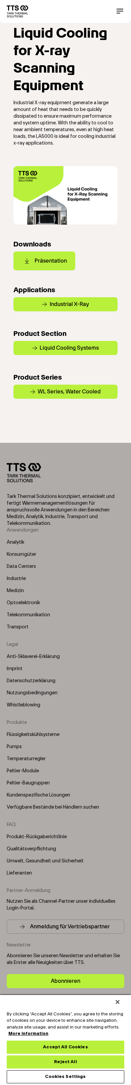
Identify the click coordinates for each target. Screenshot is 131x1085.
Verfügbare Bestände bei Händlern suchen (53, 807)
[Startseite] (17, 11)
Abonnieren (65, 981)
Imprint (15, 668)
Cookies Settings (65, 1077)
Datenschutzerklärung (31, 681)
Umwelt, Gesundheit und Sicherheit (45, 861)
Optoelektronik (23, 602)
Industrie (16, 578)
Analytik (15, 542)
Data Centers (21, 566)
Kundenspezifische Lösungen (38, 795)
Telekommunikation (28, 615)
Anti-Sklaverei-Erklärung (33, 656)
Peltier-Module (23, 771)
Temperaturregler (26, 759)
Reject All (65, 1062)
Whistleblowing (23, 705)
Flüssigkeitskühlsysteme (33, 734)
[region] (65, 1039)
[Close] (118, 1002)
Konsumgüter (21, 554)
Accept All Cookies (65, 1047)
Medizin (15, 590)
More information (28, 1034)
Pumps (14, 746)
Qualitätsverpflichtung (31, 849)
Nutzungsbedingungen (32, 693)
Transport (18, 627)
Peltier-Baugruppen (28, 783)
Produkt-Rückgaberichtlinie (37, 837)
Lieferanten (19, 873)
